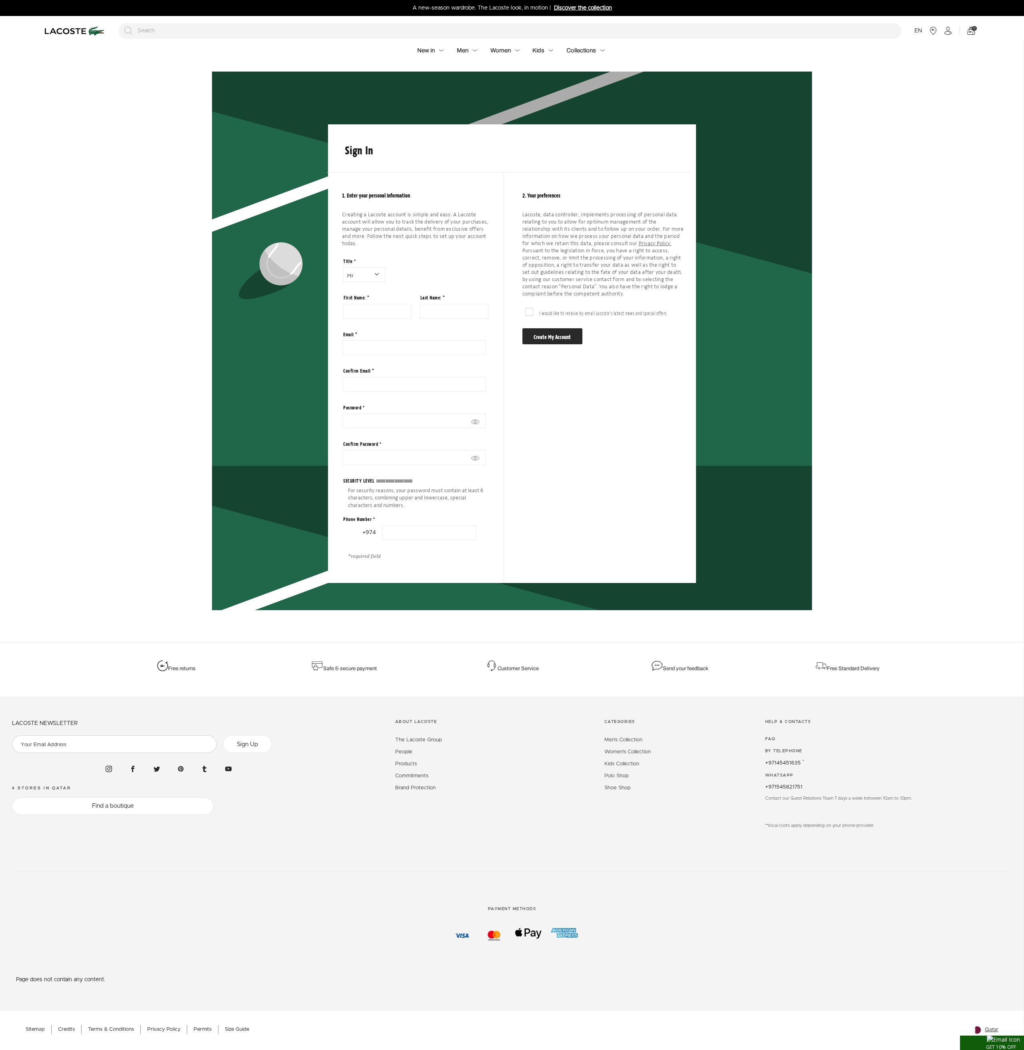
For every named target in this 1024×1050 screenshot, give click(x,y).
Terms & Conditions (111, 1029)
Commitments (411, 776)
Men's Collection (623, 740)
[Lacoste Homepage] (75, 31)
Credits (66, 1029)
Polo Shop (616, 776)
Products (406, 764)
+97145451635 (784, 763)
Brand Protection (415, 787)
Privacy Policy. (655, 243)
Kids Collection (621, 764)
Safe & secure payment (350, 668)
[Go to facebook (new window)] (133, 768)
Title (349, 261)
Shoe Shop (617, 787)
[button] (992, 1043)
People (403, 752)
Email (349, 334)
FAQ (770, 739)
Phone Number (359, 519)
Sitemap (35, 1029)
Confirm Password (362, 443)
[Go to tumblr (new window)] (204, 768)
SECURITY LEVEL (358, 480)
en (918, 31)
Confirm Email (357, 370)
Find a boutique (113, 806)
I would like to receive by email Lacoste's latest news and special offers (603, 312)
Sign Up (247, 744)
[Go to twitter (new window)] (157, 768)
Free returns (182, 668)
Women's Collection (627, 752)
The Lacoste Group (418, 740)
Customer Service (518, 668)
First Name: (355, 297)
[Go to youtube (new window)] (228, 768)
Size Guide (237, 1029)
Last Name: (431, 297)
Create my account (552, 337)
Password (353, 407)
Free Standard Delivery (854, 668)
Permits (203, 1029)
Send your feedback (685, 668)
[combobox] (509, 31)
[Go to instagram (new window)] (109, 768)
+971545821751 (783, 787)
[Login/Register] (948, 31)
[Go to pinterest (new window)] (181, 768)
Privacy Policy (163, 1029)
